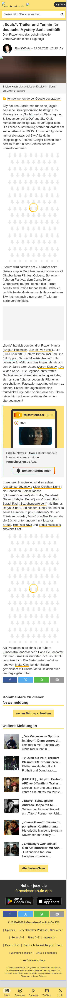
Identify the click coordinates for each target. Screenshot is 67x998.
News (7, 995)
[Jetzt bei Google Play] (19, 901)
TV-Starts (47, 995)
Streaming (34, 995)
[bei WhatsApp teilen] (41, 680)
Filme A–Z (33, 937)
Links (39, 952)
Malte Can (22, 664)
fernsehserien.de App (33, 891)
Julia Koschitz (13, 354)
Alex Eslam (50, 516)
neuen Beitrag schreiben (33, 713)
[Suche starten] (62, 14)
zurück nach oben (34, 960)
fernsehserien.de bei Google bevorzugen (34, 98)
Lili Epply (10, 358)
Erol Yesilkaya (22, 524)
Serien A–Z (17, 937)
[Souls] (33, 427)
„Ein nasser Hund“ (33, 508)
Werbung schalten (21, 952)
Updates (10, 930)
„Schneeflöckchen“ (16, 495)
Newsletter (56, 930)
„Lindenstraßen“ (13, 652)
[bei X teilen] (25, 680)
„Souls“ (28, 114)
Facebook (51, 952)
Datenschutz (12, 945)
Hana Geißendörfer (50, 652)
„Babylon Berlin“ (23, 499)
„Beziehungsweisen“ (32, 503)
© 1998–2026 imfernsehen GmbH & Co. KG (33, 922)
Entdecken (20, 995)
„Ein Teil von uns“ (40, 350)
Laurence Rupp (21, 512)
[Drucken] (57, 680)
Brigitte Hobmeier (15, 350)
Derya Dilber (11, 508)
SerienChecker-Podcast (33, 930)
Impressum (49, 937)
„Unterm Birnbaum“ (37, 354)
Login (60, 995)
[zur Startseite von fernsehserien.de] (13, 4)
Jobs (60, 945)
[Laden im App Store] (49, 901)
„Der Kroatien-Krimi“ (47, 486)
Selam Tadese (32, 491)
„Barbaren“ (40, 512)
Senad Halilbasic (50, 524)
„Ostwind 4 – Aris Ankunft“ (35, 358)
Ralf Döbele (22, 48)
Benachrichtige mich (36, 470)
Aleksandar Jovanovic (17, 486)
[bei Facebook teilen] (10, 680)
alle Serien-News (33, 868)
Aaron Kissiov (47, 366)
